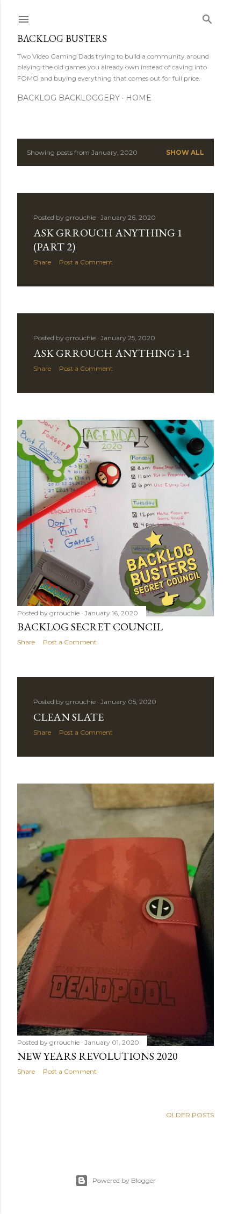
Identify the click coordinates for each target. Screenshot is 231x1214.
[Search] (207, 16)
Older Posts (190, 1115)
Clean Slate (68, 717)
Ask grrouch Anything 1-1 (112, 353)
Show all (185, 152)
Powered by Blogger (124, 1180)
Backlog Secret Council (90, 627)
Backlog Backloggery (68, 98)
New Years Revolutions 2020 (97, 1056)
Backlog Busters (62, 38)
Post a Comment (86, 262)
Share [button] (42, 262)
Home (138, 98)
